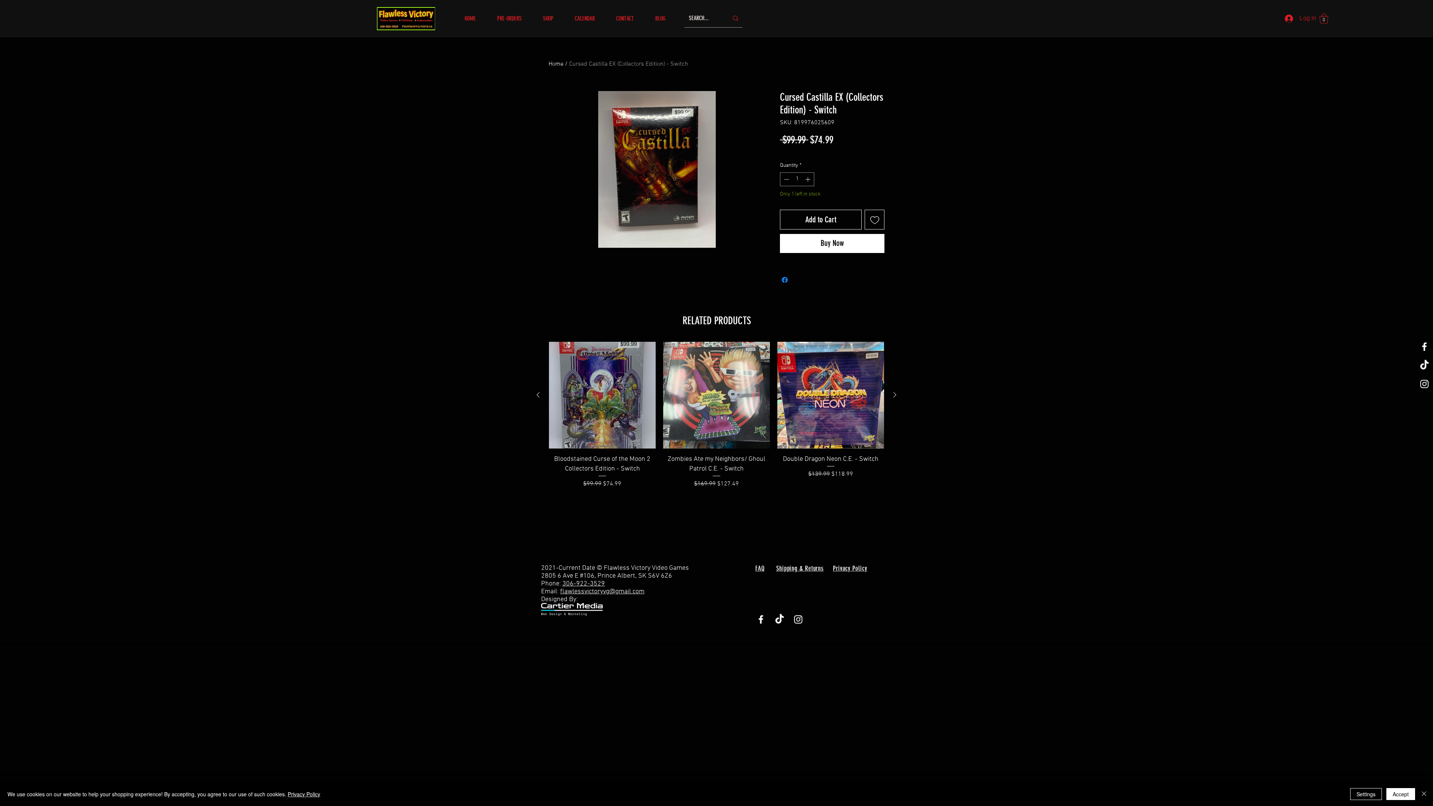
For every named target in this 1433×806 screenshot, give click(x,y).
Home (556, 64)
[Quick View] (602, 395)
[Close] (1424, 794)
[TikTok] (1424, 365)
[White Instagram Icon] (1424, 384)
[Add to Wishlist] (874, 219)
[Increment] (808, 179)
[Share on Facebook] (784, 279)
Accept (1401, 794)
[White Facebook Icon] (1424, 346)
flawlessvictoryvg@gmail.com (602, 592)
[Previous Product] (538, 394)
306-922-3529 (583, 584)
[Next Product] (894, 394)
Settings (1366, 794)
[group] (716, 414)
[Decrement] (785, 179)
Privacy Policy (304, 794)
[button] (553, 18)
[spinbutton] (797, 179)
